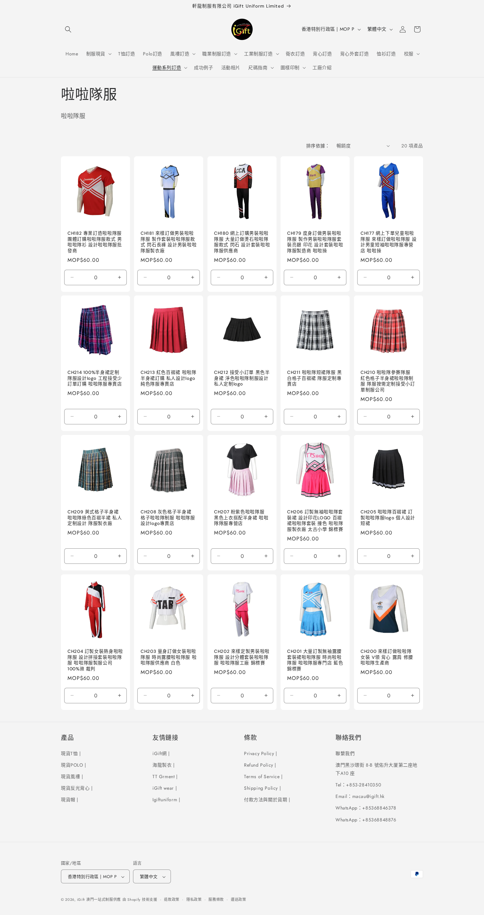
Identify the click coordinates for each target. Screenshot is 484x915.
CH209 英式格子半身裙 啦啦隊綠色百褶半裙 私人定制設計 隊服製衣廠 (94, 517)
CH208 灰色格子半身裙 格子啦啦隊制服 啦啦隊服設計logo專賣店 (168, 517)
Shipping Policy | (262, 787)
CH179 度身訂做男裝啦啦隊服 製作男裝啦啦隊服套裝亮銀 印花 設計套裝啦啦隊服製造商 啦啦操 (315, 242)
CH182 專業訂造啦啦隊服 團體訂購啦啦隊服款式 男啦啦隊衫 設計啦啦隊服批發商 (94, 242)
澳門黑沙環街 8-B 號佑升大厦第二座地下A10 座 (376, 768)
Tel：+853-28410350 (358, 784)
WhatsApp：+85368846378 (366, 808)
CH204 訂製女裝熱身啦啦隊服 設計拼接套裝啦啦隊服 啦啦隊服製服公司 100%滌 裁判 (95, 660)
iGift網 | (161, 753)
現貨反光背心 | (77, 787)
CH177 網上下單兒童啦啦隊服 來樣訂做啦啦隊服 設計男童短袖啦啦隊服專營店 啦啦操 (389, 242)
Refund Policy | (260, 764)
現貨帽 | (69, 799)
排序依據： (318, 145)
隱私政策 (194, 899)
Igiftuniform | (166, 799)
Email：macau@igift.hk (360, 796)
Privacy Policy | (260, 753)
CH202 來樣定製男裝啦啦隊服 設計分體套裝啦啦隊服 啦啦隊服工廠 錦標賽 (242, 657)
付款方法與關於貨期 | (267, 799)
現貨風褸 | (72, 776)
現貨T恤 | (71, 753)
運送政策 (238, 899)
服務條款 (216, 899)
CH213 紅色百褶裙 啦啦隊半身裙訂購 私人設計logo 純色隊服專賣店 (168, 378)
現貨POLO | (73, 764)
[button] (68, 29)
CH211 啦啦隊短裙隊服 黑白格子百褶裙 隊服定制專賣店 (314, 378)
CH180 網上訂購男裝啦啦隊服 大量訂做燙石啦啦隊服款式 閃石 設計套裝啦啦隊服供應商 (242, 242)
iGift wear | (164, 787)
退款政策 (171, 899)
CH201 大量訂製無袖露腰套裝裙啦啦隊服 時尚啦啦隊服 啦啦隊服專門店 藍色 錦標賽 (315, 660)
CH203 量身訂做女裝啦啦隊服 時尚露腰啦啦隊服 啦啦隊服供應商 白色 (169, 657)
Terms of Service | (263, 776)
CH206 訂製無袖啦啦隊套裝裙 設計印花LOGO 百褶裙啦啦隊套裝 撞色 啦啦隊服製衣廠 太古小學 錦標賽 (315, 520)
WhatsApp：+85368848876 (366, 819)
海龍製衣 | (163, 764)
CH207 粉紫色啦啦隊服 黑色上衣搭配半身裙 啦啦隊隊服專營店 (241, 517)
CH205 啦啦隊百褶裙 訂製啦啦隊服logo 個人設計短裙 (388, 517)
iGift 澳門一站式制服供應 (99, 899)
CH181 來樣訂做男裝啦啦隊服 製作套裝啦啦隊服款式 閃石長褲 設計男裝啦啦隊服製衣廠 (169, 242)
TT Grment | (165, 776)
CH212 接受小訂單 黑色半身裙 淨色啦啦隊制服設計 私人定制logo (242, 378)
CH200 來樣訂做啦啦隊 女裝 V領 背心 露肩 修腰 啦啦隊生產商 (387, 657)
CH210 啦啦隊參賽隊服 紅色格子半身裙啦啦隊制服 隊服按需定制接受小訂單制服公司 (388, 381)
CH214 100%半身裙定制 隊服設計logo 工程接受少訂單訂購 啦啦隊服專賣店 (94, 378)
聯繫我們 (345, 753)
